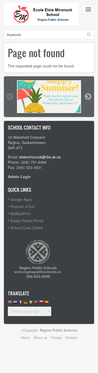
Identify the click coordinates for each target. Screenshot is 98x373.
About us (40, 337)
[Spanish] (46, 303)
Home (25, 337)
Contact (71, 337)
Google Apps (21, 199)
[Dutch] (15, 303)
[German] (26, 303)
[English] (10, 303)
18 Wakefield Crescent (26, 137)
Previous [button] (9, 96)
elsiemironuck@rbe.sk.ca (40, 156)
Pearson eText (22, 206)
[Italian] (31, 303)
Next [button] (87, 96)
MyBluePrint (20, 213)
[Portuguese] (36, 303)
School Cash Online (26, 227)
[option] (49, 96)
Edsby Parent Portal (26, 220)
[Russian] (41, 303)
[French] (20, 303)
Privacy (56, 337)
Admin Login (19, 176)
